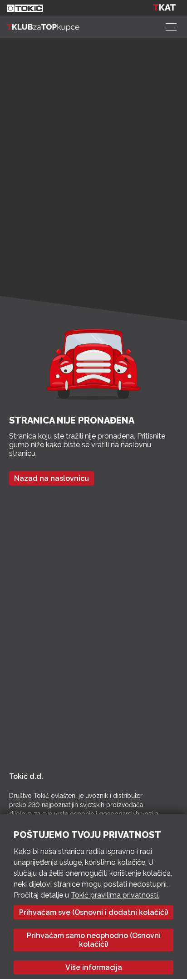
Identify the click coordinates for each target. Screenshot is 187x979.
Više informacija (93, 967)
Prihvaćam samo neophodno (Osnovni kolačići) (94, 940)
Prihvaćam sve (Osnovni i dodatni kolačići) (93, 912)
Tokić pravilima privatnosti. (115, 895)
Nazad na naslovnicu (51, 478)
